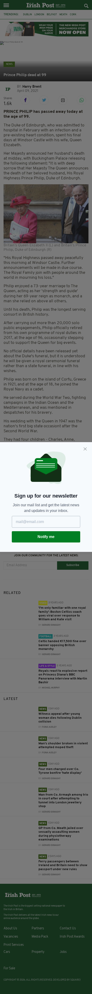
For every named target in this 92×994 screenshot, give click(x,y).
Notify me (46, 537)
